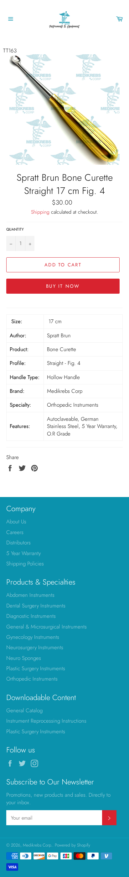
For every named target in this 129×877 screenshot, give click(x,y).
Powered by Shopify (72, 845)
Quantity (15, 229)
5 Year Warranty (23, 553)
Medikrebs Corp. (37, 845)
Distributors (18, 542)
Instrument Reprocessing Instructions (46, 721)
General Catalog (24, 710)
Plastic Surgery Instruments (35, 668)
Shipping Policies (25, 563)
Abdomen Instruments (30, 595)
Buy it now (63, 286)
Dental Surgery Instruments (35, 605)
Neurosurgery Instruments (34, 647)
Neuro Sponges (23, 658)
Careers (14, 532)
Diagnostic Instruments (31, 616)
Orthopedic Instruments (32, 678)
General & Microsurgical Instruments (46, 626)
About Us (16, 521)
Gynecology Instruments (32, 637)
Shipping (40, 212)
